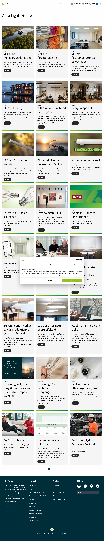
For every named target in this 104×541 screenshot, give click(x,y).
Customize (51, 280)
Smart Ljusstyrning (58, 492)
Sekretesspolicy (33, 521)
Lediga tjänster (33, 489)
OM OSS (39, 4)
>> (54, 468)
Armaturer (56, 485)
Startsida (8, 8)
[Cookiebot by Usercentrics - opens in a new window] (76, 260)
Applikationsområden (59, 496)
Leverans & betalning (35, 510)
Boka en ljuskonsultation (60, 499)
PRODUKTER (18, 4)
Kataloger (32, 499)
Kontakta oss (33, 485)
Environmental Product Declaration (39, 496)
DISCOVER (44, 4)
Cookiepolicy (32, 517)
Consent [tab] (31, 264)
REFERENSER (33, 4)
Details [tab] (52, 264)
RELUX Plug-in (33, 506)
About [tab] (73, 264)
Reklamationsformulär (35, 513)
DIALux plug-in (33, 503)
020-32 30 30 (8, 506)
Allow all (72, 280)
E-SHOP (50, 4)
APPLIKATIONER (25, 4)
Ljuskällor (56, 489)
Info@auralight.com (10, 501)
